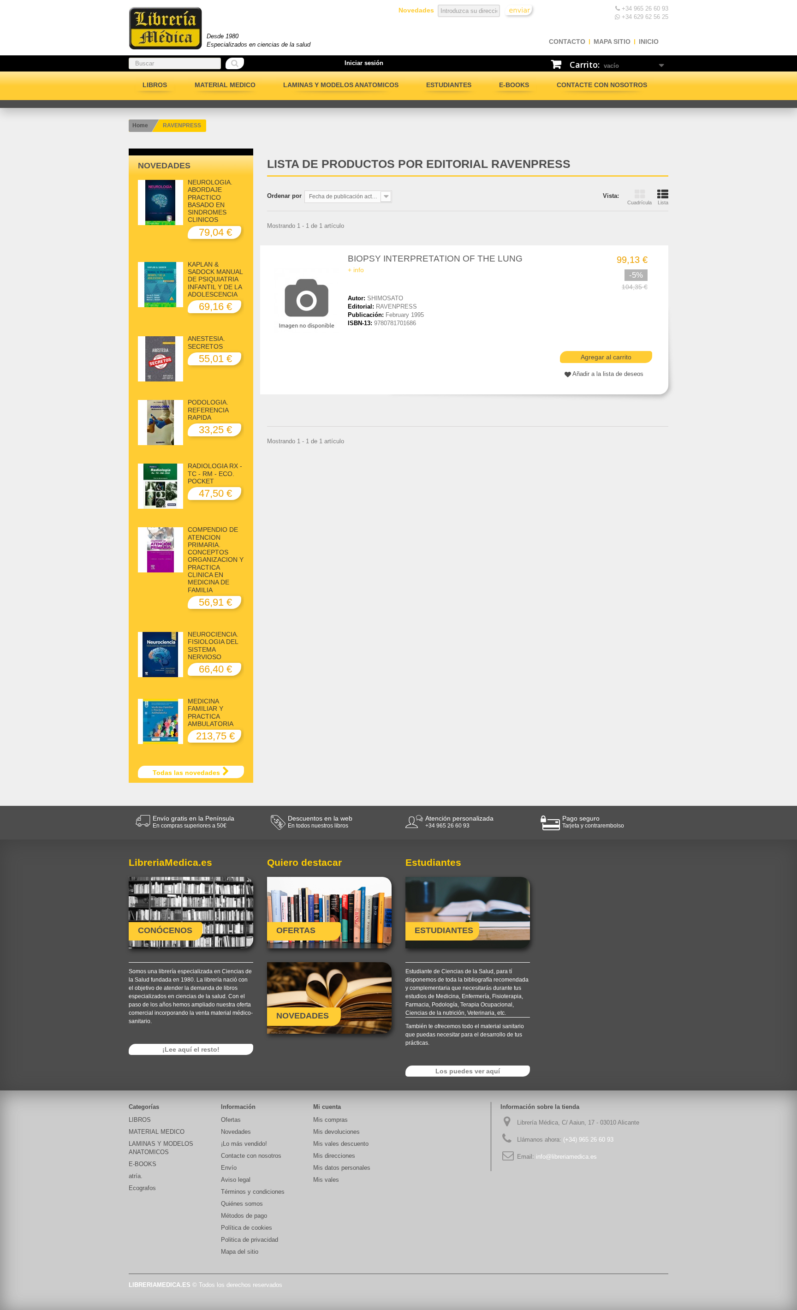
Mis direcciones (334, 1155)
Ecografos (142, 1188)
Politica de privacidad (249, 1239)
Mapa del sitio (239, 1251)
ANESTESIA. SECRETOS (206, 342)
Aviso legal (235, 1179)
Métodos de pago (244, 1215)
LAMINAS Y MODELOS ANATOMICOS (340, 85)
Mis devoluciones (336, 1131)
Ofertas (231, 1119)
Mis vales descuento (341, 1143)
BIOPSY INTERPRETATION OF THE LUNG (435, 258)
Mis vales (326, 1179)
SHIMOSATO (385, 298)
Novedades (164, 165)
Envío (229, 1167)
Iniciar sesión (364, 63)
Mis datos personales (341, 1167)
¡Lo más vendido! (244, 1143)
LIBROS (155, 85)
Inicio (649, 41)
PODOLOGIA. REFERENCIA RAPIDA (208, 410)
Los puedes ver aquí (467, 1071)
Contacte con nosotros (602, 85)
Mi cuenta (327, 1106)
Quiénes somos (242, 1203)
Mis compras (330, 1119)
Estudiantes (448, 85)
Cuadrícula (639, 202)
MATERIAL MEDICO (225, 85)
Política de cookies (246, 1227)
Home (140, 125)
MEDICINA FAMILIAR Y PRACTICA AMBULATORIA (210, 712)
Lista (663, 202)
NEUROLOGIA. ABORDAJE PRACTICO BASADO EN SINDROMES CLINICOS (210, 201)
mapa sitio (612, 41)
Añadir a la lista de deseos (607, 373)
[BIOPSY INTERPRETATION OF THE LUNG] (308, 301)
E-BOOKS (514, 85)
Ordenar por (284, 195)
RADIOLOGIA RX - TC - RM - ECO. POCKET (215, 473)
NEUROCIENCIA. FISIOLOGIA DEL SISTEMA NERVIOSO (213, 646)
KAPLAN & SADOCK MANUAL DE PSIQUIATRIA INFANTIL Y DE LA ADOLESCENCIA (215, 279)
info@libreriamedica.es (566, 1156)
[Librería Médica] (165, 28)
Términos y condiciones (253, 1191)
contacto (567, 41)
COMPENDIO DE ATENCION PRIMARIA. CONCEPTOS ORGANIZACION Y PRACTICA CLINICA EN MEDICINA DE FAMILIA (216, 559)
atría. (136, 1176)
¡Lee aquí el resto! (191, 1049)
